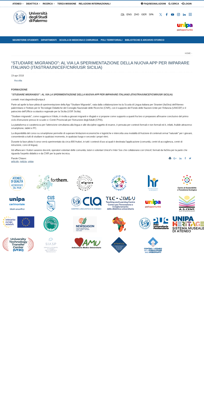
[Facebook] (186, 158)
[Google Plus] (175, 158)
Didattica (32, 3)
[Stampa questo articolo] (170, 158)
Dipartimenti (49, 40)
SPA (151, 14)
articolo (15, 161)
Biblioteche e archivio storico (144, 40)
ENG (129, 14)
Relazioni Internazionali (94, 3)
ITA (122, 14)
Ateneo (17, 3)
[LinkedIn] (180, 158)
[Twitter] (190, 158)
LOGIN (188, 3)
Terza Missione (66, 3)
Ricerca (48, 3)
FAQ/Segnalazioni (154, 3)
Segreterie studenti (25, 40)
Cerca (175, 3)
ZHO (136, 14)
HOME (188, 53)
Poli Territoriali (111, 40)
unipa (30, 161)
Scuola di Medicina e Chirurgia (78, 40)
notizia (23, 161)
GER (144, 14)
